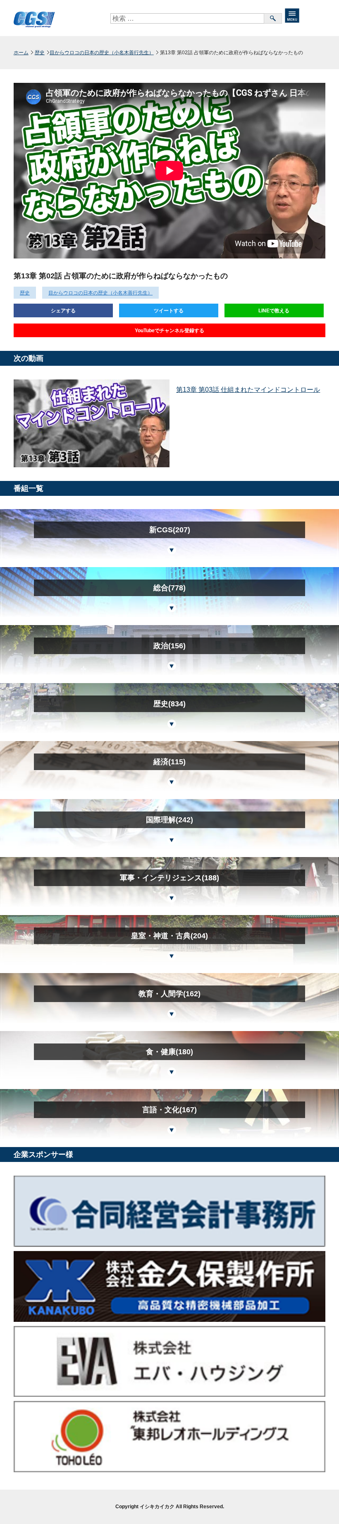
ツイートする (169, 311)
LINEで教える (273, 311)
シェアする (63, 311)
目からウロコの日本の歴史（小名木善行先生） (102, 53)
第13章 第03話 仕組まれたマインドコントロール (248, 389)
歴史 (40, 53)
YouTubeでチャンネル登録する (169, 330)
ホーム (21, 53)
